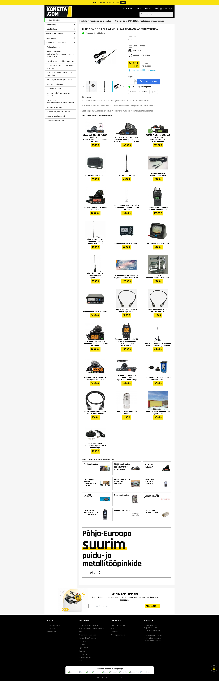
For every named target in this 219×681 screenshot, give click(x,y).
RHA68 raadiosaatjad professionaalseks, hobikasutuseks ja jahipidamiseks (60, 54)
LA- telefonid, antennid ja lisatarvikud (60, 61)
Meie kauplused (84, 654)
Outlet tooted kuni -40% (55, 120)
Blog (80, 660)
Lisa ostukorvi (148, 81)
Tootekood (132, 37)
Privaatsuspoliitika (85, 657)
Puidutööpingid (51, 25)
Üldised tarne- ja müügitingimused (91, 628)
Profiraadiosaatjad (53, 47)
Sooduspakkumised (53, 20)
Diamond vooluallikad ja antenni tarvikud (58, 94)
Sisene (155, 9)
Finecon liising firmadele (87, 638)
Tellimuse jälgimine (118, 625)
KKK (155, 92)
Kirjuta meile (83, 648)
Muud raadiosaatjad (54, 89)
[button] (142, 70)
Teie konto (116, 620)
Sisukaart (82, 651)
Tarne (134, 92)
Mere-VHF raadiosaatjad (55, 84)
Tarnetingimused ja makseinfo (90, 625)
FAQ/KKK (82, 644)
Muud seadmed (51, 38)
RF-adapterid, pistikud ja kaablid (58, 112)
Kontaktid (82, 641)
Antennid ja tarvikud (54, 107)
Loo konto (115, 632)
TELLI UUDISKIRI (152, 606)
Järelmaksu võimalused (87, 635)
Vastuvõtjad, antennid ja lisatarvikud (60, 80)
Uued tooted (50, 628)
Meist (81, 632)
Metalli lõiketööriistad (54, 33)
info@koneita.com (155, 638)
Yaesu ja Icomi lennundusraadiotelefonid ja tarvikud (60, 101)
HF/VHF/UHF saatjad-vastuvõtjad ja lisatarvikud (59, 74)
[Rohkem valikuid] (214, 668)
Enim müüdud (51, 632)
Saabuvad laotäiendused (55, 116)
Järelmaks (144, 92)
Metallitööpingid (52, 29)
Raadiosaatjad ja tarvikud (56, 42)
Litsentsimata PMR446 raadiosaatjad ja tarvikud (60, 66)
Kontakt (148, 9)
